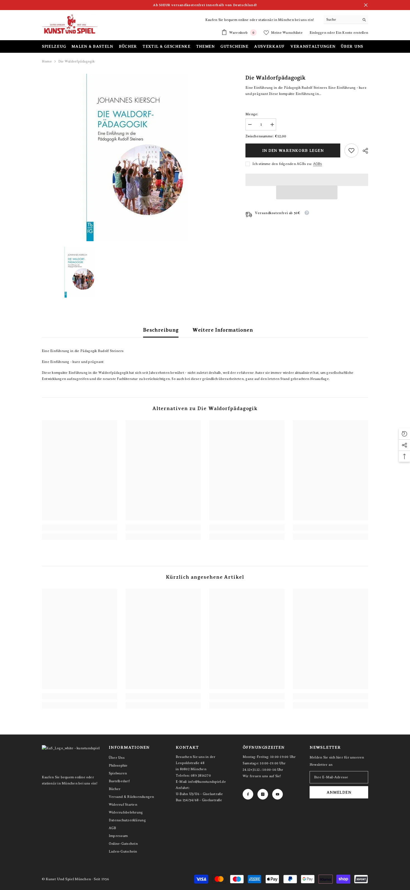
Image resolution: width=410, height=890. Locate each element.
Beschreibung (161, 330)
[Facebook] (248, 794)
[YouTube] (277, 794)
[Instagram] (262, 794)
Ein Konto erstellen (352, 33)
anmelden (339, 792)
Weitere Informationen (222, 330)
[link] (351, 150)
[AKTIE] (363, 150)
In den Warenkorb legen (293, 150)
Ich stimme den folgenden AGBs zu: (282, 164)
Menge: (251, 114)
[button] (306, 192)
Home (47, 61)
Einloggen (318, 33)
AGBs (317, 164)
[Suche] (346, 19)
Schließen (365, 5)
